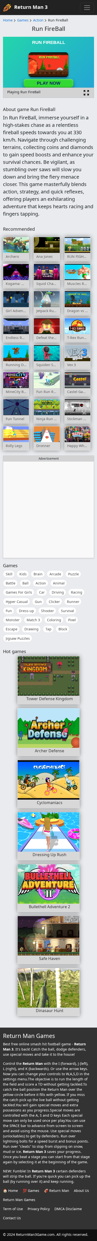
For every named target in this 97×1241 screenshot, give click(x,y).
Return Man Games (19, 1199)
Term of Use (13, 1208)
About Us (81, 1190)
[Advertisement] (48, 510)
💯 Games (31, 1190)
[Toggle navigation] (87, 8)
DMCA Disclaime (68, 1208)
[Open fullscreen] (86, 92)
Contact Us (12, 1218)
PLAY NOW (48, 83)
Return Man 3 (31, 7)
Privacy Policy (39, 1208)
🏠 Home (10, 1190)
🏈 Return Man (56, 1190)
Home (8, 20)
